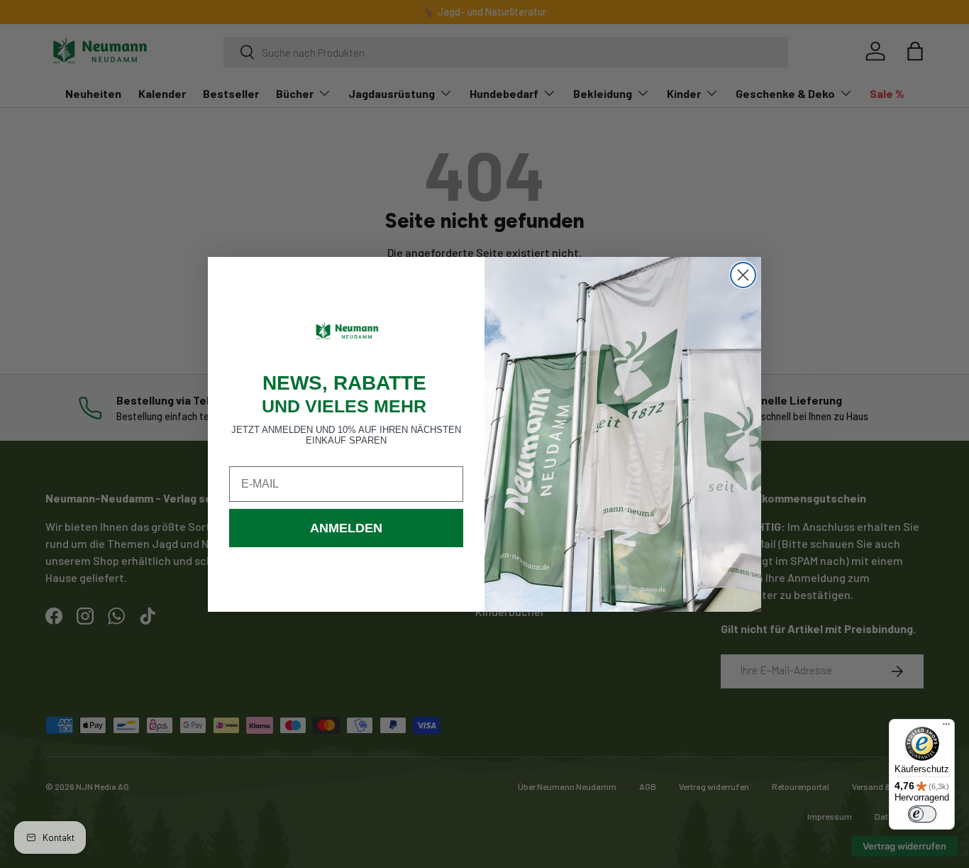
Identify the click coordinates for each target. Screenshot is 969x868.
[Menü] (946, 727)
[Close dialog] (743, 275)
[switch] (922, 814)
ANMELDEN (346, 528)
